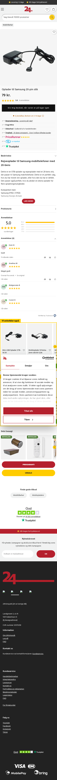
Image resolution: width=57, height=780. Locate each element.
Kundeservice (37, 653)
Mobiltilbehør (8, 25)
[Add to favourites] (54, 32)
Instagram (7, 729)
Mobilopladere (38, 495)
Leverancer (7, 682)
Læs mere (28, 201)
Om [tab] (46, 365)
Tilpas (27, 419)
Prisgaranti (28, 464)
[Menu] (2, 9)
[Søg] (52, 17)
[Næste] (55, 346)
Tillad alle (28, 411)
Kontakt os (7, 685)
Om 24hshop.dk (9, 635)
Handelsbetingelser (10, 676)
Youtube (6, 722)
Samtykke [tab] (10, 365)
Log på (5, 638)
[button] (28, 238)
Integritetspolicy (9, 679)
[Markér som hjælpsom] (45, 257)
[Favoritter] (47, 9)
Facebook (7, 726)
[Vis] (55, 209)
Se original (20, 275)
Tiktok (5, 732)
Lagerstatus (7, 695)
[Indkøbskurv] (53, 9)
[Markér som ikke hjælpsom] (50, 257)
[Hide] (55, 156)
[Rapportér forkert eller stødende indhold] (55, 257)
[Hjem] (28, 9)
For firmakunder (9, 705)
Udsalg (28, 473)
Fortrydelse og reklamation (13, 689)
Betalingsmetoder (10, 692)
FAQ (4, 641)
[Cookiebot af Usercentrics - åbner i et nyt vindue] (42, 358)
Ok (46, 554)
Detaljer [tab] (28, 365)
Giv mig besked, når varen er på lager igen (28, 107)
